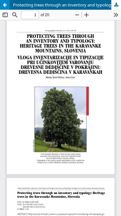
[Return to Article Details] (5, 5)
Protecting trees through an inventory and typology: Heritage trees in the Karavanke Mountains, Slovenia (67, 5)
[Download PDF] (116, 5)
